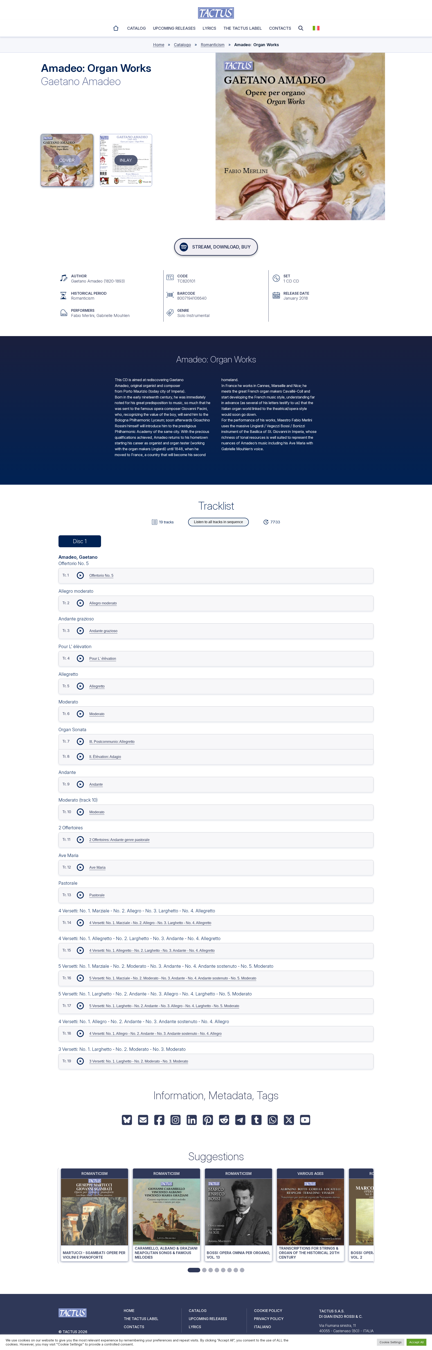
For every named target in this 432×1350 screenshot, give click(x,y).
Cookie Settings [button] (391, 1342)
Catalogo (182, 44)
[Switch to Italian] (316, 28)
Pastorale (97, 895)
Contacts (280, 28)
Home (116, 27)
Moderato (96, 714)
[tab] (194, 1270)
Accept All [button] (416, 1342)
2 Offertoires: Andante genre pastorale (119, 840)
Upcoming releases (174, 28)
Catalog (136, 28)
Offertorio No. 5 (101, 575)
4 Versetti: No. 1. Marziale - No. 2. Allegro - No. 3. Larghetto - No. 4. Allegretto (150, 923)
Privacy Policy (269, 1318)
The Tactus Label (242, 28)
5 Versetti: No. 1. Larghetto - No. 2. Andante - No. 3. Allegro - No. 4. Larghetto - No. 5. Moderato (164, 1006)
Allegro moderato (103, 603)
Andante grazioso (103, 631)
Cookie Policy (268, 1310)
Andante (96, 784)
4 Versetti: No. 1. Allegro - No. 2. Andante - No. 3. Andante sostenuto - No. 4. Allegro (155, 1034)
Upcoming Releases (208, 1318)
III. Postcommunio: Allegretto (112, 742)
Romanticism (213, 44)
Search (302, 28)
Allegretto (97, 686)
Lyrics (209, 28)
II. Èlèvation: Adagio (105, 757)
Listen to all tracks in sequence (218, 522)
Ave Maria (97, 867)
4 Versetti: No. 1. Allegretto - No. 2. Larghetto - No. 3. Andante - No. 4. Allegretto (152, 950)
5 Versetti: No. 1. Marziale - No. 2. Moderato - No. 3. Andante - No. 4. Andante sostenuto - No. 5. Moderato (172, 978)
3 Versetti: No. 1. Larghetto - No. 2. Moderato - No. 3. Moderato (138, 1061)
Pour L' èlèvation (102, 658)
